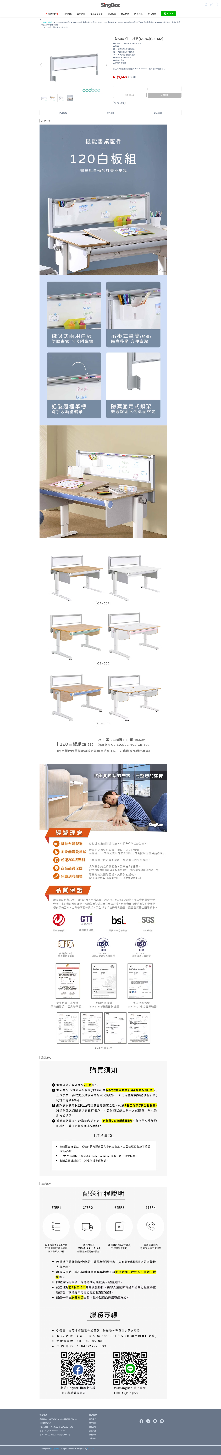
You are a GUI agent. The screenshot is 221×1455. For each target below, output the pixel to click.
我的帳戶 (92, 1438)
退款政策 (92, 1430)
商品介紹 (63, 112)
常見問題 (152, 13)
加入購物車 (130, 95)
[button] (106, 64)
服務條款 (92, 1434)
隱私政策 (92, 1427)
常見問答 (92, 1423)
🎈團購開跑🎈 (52, 13)
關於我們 (92, 1419)
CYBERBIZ (91, 1448)
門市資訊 (138, 13)
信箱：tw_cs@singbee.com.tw (52, 1430)
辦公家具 (112, 13)
